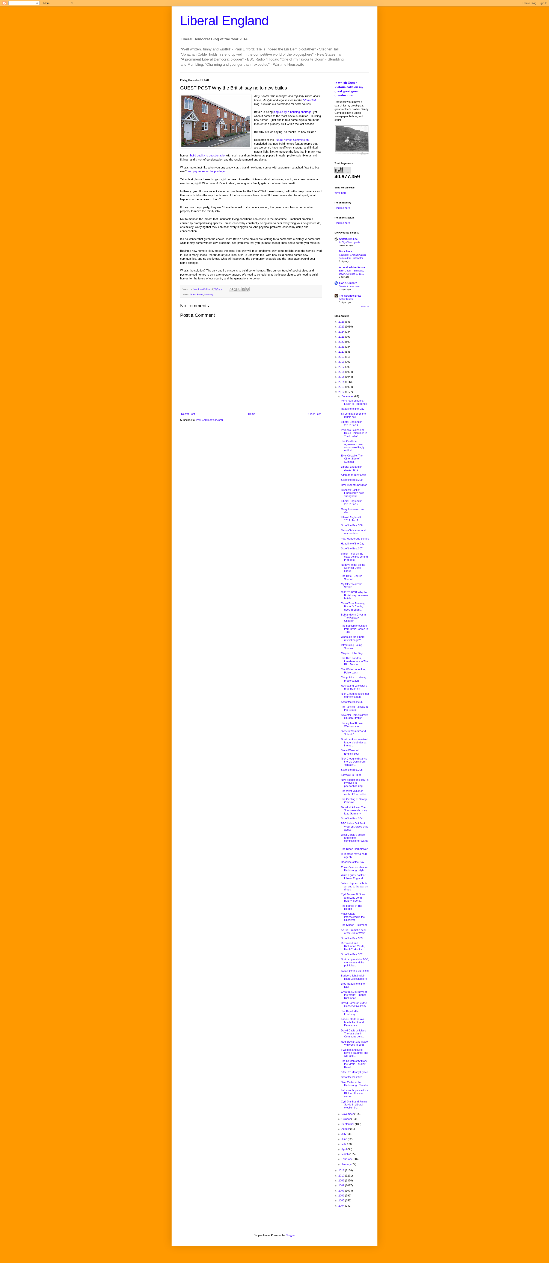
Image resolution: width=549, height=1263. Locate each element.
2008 (341, 1185)
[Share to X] (239, 289)
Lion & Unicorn (348, 283)
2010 (341, 1175)
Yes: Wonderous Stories (355, 538)
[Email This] (231, 289)
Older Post (314, 413)
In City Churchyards (349, 242)
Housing (208, 294)
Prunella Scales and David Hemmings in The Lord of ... (354, 433)
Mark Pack (345, 251)
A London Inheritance (352, 267)
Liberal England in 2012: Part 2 (351, 503)
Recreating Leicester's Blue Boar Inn (354, 687)
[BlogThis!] (235, 289)
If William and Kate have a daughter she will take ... (354, 1053)
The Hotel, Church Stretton (351, 578)
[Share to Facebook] (243, 289)
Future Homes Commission (292, 139)
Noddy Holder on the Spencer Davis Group (353, 568)
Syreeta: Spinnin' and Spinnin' (353, 733)
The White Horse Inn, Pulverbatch (353, 671)
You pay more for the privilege (206, 171)
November (347, 1114)
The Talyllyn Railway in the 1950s (354, 708)
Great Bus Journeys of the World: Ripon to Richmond (354, 995)
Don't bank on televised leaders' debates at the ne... (354, 742)
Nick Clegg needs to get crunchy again (355, 695)
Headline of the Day (352, 408)
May (344, 1144)
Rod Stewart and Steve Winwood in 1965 (354, 1043)
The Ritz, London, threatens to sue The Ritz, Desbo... (354, 661)
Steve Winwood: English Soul (350, 752)
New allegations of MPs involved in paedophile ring (354, 783)
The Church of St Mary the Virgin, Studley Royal (354, 1064)
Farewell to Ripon (351, 774)
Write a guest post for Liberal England (353, 877)
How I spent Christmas (354, 485)
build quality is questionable (207, 155)
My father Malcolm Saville (351, 586)
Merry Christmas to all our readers (353, 532)
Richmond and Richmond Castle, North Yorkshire (353, 946)
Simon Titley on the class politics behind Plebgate (354, 556)
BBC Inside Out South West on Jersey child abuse (354, 826)
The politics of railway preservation (353, 679)
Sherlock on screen (349, 286)
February (347, 1159)
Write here (341, 192)
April (344, 1149)
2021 (341, 346)
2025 (341, 326)
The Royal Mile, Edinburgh (350, 1013)
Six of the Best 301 (352, 1077)
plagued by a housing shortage (292, 112)
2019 (341, 356)
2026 (341, 321)
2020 (341, 351)
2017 (341, 366)
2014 (341, 382)
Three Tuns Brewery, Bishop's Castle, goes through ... (353, 606)
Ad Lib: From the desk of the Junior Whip (353, 932)
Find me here (342, 207)
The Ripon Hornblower (354, 849)
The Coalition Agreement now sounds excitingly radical (352, 446)
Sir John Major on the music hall (353, 415)
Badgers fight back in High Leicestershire (354, 977)
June (344, 1139)
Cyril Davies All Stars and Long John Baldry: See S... (353, 897)
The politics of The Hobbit (351, 907)
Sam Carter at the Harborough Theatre (354, 1084)
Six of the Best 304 (352, 818)
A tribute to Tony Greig (354, 474)
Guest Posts (196, 294)
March (345, 1154)
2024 (341, 331)
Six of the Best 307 (352, 548)
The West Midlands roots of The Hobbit (353, 793)
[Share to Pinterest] (247, 289)
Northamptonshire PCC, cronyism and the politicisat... (355, 962)
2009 (341, 1180)
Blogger (290, 1235)
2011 (341, 1170)
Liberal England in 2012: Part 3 (351, 468)
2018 (341, 361)
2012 (341, 392)
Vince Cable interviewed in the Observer (353, 917)
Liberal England (224, 21)
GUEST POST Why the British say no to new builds (354, 595)
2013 (341, 386)
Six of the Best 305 (352, 769)
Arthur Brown (346, 299)
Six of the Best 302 (352, 954)
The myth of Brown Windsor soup (352, 725)
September (348, 1124)
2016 (341, 371)
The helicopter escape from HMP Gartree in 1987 (354, 629)
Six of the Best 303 (352, 938)
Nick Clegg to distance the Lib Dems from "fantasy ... (354, 761)
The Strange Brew (350, 295)
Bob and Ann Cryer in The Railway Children (353, 617)
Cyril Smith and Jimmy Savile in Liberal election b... (354, 1104)
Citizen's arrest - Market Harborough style (354, 869)
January (346, 1164)
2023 (341, 336)
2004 (341, 1205)
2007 (341, 1190)
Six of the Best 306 (352, 702)
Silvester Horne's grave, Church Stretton (355, 717)
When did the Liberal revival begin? (353, 638)
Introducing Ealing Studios (351, 647)
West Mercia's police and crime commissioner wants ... (354, 839)
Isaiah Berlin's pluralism (355, 970)
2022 (341, 341)
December (347, 396)
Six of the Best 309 (352, 479)
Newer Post (188, 413)
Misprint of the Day (352, 653)
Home (251, 413)
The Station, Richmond (354, 924)
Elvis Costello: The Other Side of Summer (352, 458)
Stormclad (309, 100)
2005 (341, 1200)
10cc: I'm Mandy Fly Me (354, 1072)
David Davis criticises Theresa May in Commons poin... (353, 1033)
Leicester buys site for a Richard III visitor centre (354, 1093)
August (345, 1129)
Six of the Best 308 (352, 525)
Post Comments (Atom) (209, 420)
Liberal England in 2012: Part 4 (351, 423)
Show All (365, 307)
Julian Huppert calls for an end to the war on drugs (354, 886)
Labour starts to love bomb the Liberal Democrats (353, 1022)
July (344, 1134)
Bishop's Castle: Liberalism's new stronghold (352, 493)
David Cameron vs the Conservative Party (354, 1005)
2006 (341, 1195)
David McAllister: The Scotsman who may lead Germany (354, 810)
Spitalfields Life (348, 239)
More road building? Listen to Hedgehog (354, 402)
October (346, 1118)
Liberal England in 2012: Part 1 (351, 519)
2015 (341, 376)
